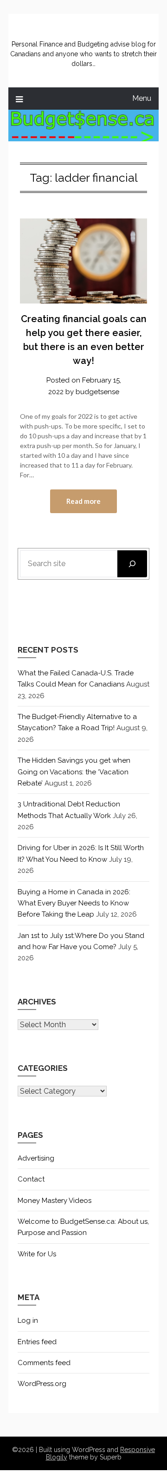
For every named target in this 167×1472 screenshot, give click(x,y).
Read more (83, 501)
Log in (28, 1320)
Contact (31, 1179)
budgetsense (97, 392)
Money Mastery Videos (54, 1200)
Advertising (36, 1158)
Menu (141, 98)
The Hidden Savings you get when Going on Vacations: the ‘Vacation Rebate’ (74, 771)
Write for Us (37, 1254)
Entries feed (37, 1342)
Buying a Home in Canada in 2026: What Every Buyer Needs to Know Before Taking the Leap (74, 903)
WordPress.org (42, 1384)
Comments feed (44, 1363)
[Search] (132, 563)
